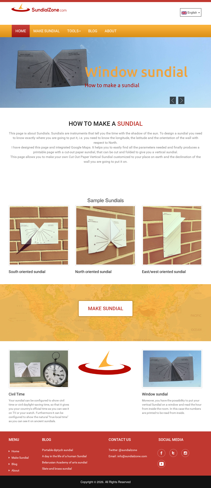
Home (20, 31)
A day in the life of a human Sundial (64, 456)
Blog (92, 31)
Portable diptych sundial (57, 450)
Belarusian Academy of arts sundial (64, 462)
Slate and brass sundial (57, 468)
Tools (73, 31)
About (111, 31)
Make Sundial (46, 31)
